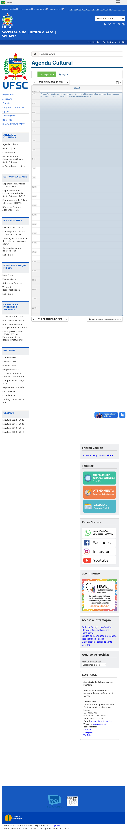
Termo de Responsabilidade (11, 288)
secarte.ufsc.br (100, 723)
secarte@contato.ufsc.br (102, 721)
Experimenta (8, 152)
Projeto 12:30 (9, 365)
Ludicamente (8, 391)
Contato (6, 103)
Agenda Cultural (10, 144)
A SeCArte (7, 98)
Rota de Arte (8, 395)
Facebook (88, 729)
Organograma (9, 115)
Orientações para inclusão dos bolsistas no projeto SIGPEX (15, 241)
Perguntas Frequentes (13, 107)
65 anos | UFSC (10, 148)
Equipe (5, 111)
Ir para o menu (26, 9)
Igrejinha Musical (10, 369)
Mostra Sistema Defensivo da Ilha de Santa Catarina (12, 159)
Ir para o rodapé (57, 9)
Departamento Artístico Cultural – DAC (13, 185)
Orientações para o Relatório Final (12, 249)
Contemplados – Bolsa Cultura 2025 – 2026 (13, 233)
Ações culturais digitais (13, 166)
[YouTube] (99, 563)
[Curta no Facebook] (105, 24)
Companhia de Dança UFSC (13, 382)
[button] (104, 319)
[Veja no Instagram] (119, 24)
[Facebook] (99, 545)
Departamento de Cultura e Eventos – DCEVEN (15, 201)
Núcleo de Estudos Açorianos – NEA (11, 208)
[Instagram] (99, 554)
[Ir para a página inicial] (34, 54)
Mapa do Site (109, 9)
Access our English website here (98, 455)
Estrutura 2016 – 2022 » (14, 423)
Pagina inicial (8, 94)
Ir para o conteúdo (10, 9)
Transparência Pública (93, 638)
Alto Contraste (93, 9)
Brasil (10, 2)
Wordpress (54, 825)
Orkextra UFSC (9, 361)
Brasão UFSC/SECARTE (13, 124)
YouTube (87, 735)
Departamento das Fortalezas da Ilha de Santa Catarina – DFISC (13, 193)
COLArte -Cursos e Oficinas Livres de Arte (13, 375)
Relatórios (7, 119)
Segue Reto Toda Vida (13, 387)
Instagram (88, 732)
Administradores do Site (114, 42)
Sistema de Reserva (12, 283)
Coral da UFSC (9, 357)
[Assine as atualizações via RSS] (123, 24)
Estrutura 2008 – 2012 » (14, 432)
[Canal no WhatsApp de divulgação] (99, 537)
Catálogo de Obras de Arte (13, 401)
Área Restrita (94, 42)
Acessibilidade (77, 9)
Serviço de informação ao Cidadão (99, 635)
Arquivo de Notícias (91, 661)
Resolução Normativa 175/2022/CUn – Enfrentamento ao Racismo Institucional (13, 335)
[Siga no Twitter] (109, 24)
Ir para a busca (41, 9)
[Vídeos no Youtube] (114, 24)
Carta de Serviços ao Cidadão (97, 627)
